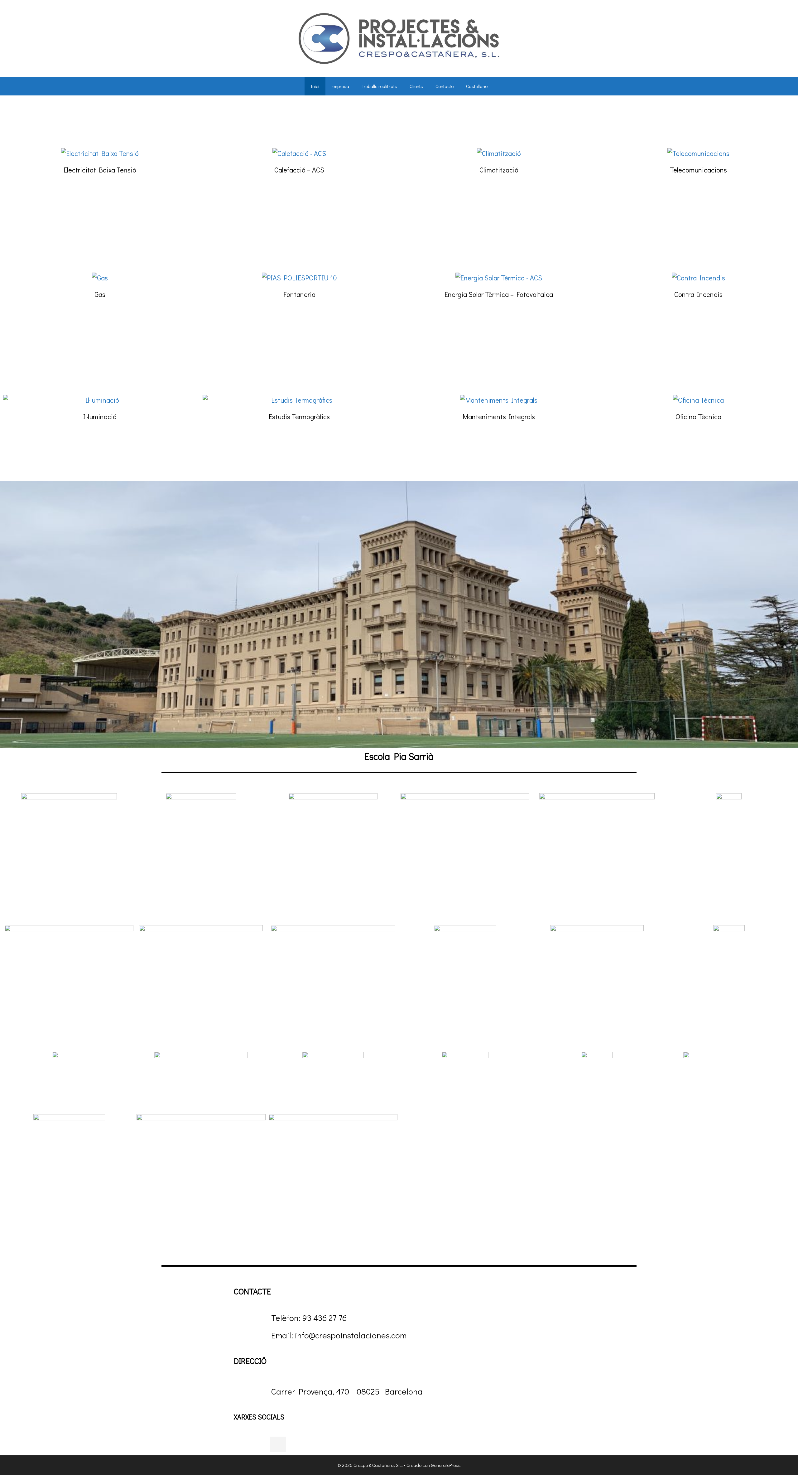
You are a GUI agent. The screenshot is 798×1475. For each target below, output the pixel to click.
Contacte (444, 86)
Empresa (340, 86)
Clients (416, 86)
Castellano (477, 86)
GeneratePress (446, 1465)
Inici (315, 86)
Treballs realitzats (379, 86)
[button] (10, 622)
